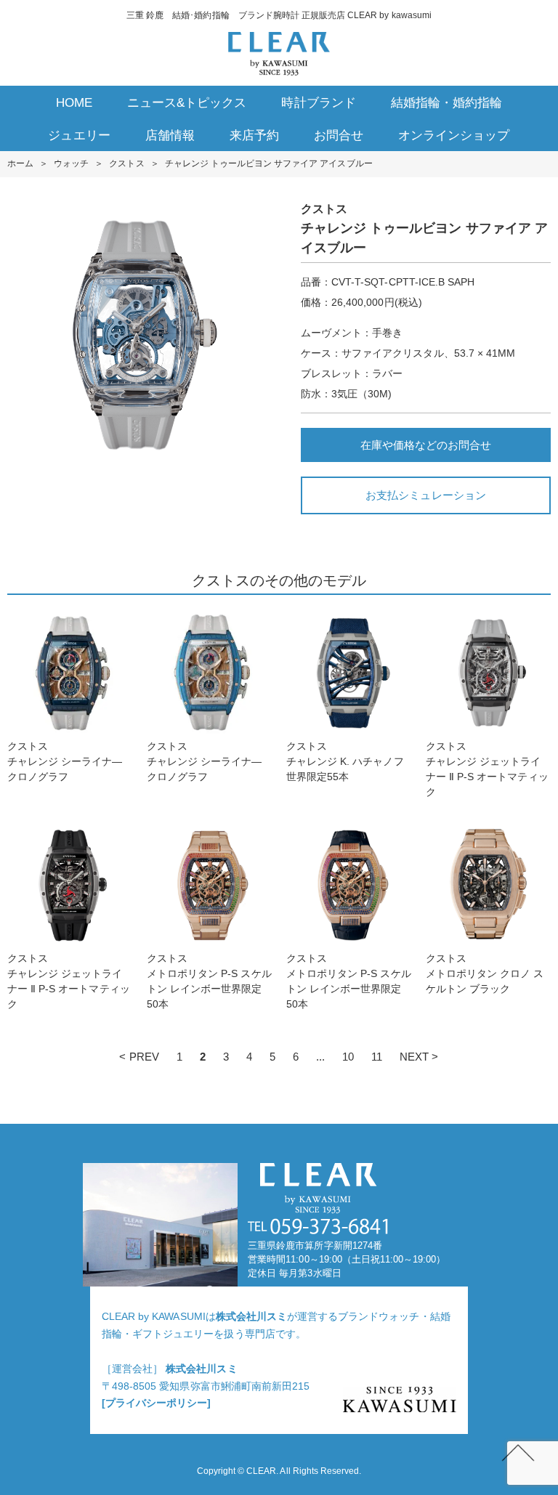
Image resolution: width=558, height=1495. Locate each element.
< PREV (138, 1056)
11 (376, 1056)
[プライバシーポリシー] (156, 1403)
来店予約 (254, 135)
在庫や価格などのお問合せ (425, 445)
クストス (126, 163)
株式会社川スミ (251, 1316)
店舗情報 (170, 135)
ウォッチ (71, 163)
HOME (74, 103)
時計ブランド (318, 103)
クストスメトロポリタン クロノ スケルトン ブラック (485, 973)
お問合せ (338, 135)
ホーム (20, 163)
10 (348, 1056)
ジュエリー (79, 135)
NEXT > (419, 1056)
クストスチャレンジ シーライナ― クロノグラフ (64, 761)
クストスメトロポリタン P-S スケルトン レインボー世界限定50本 (209, 981)
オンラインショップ (453, 135)
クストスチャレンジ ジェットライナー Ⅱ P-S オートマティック (487, 769)
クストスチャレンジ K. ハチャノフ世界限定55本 (345, 761)
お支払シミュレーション (425, 495)
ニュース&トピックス (186, 103)
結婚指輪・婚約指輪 (446, 103)
